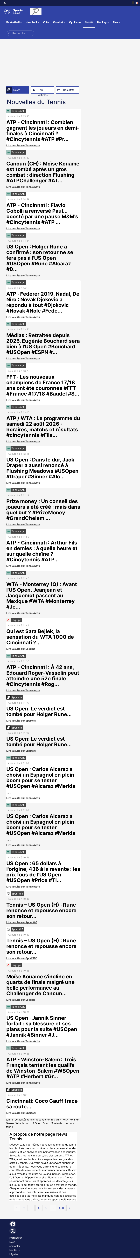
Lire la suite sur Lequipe (20, 648)
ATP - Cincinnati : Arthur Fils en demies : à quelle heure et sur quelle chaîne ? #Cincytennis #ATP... (42, 551)
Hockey (102, 22)
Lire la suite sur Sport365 (21, 922)
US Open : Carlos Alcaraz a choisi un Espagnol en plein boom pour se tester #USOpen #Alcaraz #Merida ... (40, 780)
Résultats (68, 90)
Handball (31, 22)
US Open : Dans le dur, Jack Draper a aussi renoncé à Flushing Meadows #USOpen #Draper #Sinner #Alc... (42, 468)
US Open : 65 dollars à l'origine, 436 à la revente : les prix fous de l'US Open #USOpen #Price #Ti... (43, 871)
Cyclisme (75, 22)
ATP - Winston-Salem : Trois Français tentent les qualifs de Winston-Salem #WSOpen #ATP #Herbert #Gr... (42, 1067)
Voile (46, 22)
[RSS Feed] (4, 3)
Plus (115, 22)
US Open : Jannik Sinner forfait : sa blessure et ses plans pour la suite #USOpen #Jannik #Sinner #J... (41, 1026)
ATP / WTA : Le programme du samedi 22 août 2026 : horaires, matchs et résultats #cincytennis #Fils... (43, 426)
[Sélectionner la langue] (135, 3)
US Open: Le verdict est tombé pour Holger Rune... (39, 711)
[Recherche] (9, 33)
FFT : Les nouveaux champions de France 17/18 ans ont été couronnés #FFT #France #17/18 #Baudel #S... (42, 385)
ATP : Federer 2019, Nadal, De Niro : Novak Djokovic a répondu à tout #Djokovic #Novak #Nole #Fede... (42, 302)
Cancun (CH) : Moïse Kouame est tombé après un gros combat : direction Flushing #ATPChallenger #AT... (42, 172)
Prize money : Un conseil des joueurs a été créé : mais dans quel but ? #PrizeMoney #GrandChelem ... (43, 509)
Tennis (89, 22)
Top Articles (43, 90)
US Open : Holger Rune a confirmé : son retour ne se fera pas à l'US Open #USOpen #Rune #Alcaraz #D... (39, 258)
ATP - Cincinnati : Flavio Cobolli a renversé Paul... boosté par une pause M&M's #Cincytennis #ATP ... (42, 213)
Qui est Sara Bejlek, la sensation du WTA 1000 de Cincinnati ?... (40, 637)
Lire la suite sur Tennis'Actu (23, 145)
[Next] (69, 1208)
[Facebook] (12, 1224)
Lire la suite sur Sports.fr (21, 720)
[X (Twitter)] (12, 1230)
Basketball (13, 22)
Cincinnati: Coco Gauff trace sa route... (42, 1104)
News (16, 90)
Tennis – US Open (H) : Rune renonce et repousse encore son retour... (41, 910)
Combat (58, 22)
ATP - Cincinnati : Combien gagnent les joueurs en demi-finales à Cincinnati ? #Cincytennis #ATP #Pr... (42, 130)
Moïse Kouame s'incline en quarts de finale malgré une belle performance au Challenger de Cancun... (40, 984)
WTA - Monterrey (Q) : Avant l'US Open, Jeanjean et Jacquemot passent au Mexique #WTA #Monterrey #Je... (41, 595)
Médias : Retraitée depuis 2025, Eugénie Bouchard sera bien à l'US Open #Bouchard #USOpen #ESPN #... (43, 343)
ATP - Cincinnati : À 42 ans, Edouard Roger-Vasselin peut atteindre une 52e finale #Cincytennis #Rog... (42, 675)
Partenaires (15, 1237)
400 (61, 1208)
